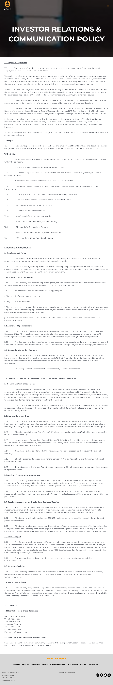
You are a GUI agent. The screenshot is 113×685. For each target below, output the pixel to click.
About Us (16, 664)
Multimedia (35, 664)
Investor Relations (57, 664)
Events (45, 664)
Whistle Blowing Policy (77, 664)
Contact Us (93, 664)
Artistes (25, 664)
